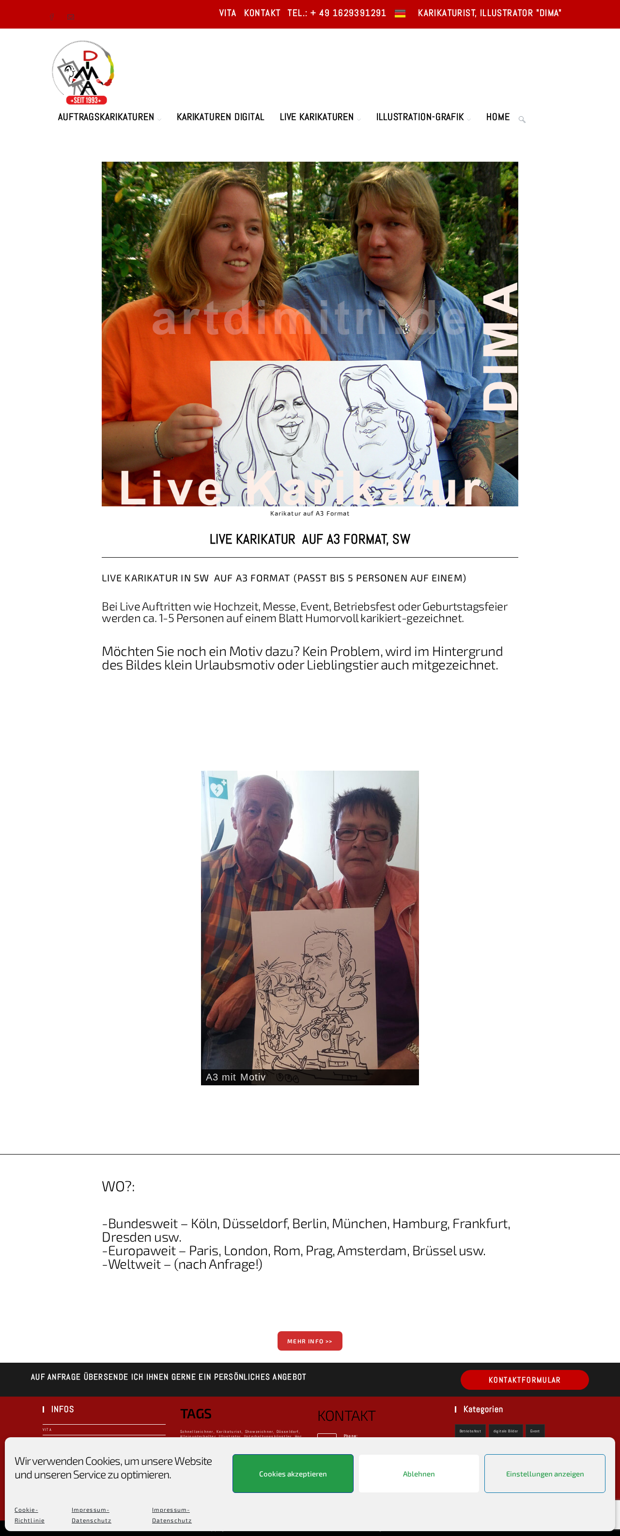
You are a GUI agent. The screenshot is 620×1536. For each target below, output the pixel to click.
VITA (228, 13)
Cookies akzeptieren (293, 1473)
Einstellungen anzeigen (545, 1473)
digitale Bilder (506, 1431)
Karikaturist (229, 1431)
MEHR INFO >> (309, 1341)
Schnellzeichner (197, 1431)
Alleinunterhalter (198, 1436)
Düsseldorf (288, 1431)
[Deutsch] (400, 13)
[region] (310, 928)
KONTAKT (262, 13)
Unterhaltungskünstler (268, 1436)
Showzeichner (259, 1431)
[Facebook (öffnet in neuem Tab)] (55, 14)
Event (535, 1431)
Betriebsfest (470, 1431)
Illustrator (230, 1436)
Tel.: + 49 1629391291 (337, 13)
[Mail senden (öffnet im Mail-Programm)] (71, 14)
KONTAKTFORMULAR (525, 1380)
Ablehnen (419, 1473)
